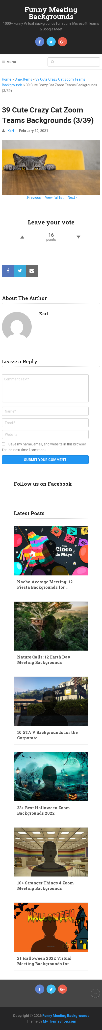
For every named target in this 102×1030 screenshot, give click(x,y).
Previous (34, 197)
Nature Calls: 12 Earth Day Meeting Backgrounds (44, 659)
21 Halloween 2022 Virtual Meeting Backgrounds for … (45, 961)
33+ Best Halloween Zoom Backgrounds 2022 (43, 810)
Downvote (78, 237)
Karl (10, 131)
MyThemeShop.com (59, 1021)
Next (71, 197)
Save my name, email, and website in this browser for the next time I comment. (44, 447)
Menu (11, 62)
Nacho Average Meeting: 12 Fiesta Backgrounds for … (45, 584)
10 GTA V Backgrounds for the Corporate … (47, 735)
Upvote (22, 237)
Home (6, 79)
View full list (54, 197)
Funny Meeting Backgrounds (51, 13)
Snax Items (23, 79)
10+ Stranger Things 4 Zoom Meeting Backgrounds (45, 885)
